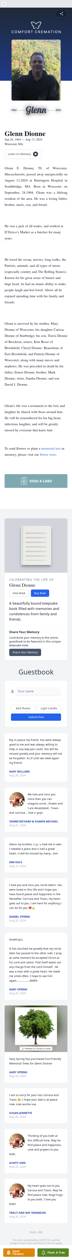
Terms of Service (46, 1243)
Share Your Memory (25, 652)
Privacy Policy (25, 1243)
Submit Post (36, 717)
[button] (36, 1028)
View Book (18, 593)
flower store (48, 454)
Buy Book (40, 593)
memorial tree (51, 448)
